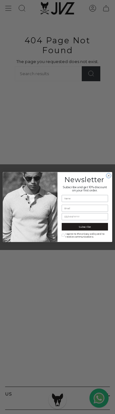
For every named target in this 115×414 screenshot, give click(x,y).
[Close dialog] (108, 175)
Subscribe (85, 226)
